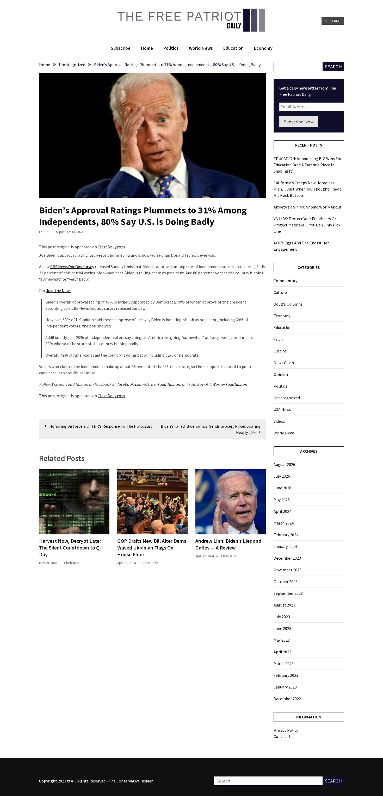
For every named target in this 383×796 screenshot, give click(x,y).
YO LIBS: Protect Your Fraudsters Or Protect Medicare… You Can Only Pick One (307, 225)
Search (333, 66)
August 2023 (284, 605)
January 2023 (285, 687)
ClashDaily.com (111, 246)
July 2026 (282, 476)
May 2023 (282, 640)
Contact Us (283, 736)
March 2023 (284, 663)
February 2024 (286, 534)
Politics (170, 48)
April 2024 (282, 511)
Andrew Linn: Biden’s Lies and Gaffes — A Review (228, 544)
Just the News (58, 290)
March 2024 (284, 523)
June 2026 (282, 487)
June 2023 (282, 628)
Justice (280, 350)
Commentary (285, 280)
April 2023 (282, 651)
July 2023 (282, 616)
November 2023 (287, 569)
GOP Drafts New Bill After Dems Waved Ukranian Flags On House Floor (151, 548)
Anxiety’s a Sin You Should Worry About (308, 207)
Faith (278, 339)
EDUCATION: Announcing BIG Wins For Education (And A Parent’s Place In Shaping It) (308, 165)
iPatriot (44, 232)
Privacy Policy (286, 730)
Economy (263, 48)
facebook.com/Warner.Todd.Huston (148, 384)
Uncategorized (287, 397)
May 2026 (282, 499)
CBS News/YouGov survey (72, 266)
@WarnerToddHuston (227, 384)
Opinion (281, 374)
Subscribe (333, 21)
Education (233, 48)
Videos (279, 421)
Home (147, 48)
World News (201, 48)
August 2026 (284, 464)
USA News (282, 409)
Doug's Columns (288, 304)
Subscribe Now (299, 121)
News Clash (284, 362)
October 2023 (286, 581)
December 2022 (287, 698)
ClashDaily (71, 563)
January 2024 (285, 546)
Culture (280, 292)
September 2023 (288, 593)
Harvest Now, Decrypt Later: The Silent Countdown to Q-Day (71, 548)
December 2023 (287, 558)
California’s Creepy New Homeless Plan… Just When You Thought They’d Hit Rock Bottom (308, 189)
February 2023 (286, 675)
